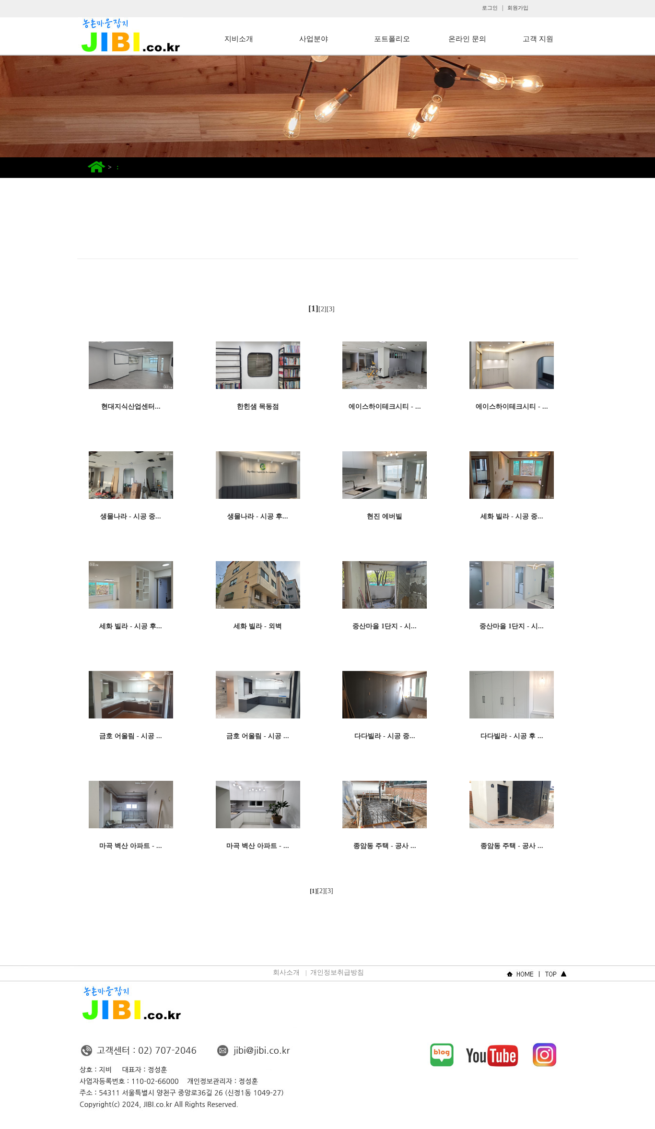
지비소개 (238, 39)
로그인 (490, 8)
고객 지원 (538, 39)
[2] (322, 309)
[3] (331, 309)
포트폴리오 (392, 39)
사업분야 (313, 39)
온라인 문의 (467, 39)
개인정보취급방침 (337, 972)
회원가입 (517, 8)
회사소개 (286, 972)
